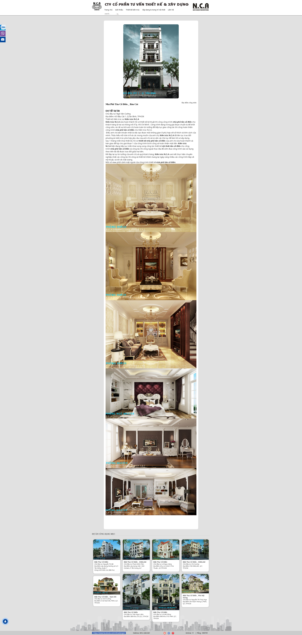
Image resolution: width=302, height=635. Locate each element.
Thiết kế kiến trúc (133, 10)
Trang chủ (108, 10)
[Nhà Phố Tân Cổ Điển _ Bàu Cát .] (151, 61)
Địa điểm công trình (189, 103)
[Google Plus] (164, 633)
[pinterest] (172, 633)
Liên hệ (171, 10)
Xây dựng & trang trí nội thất (153, 10)
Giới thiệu (119, 10)
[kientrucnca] (168, 633)
